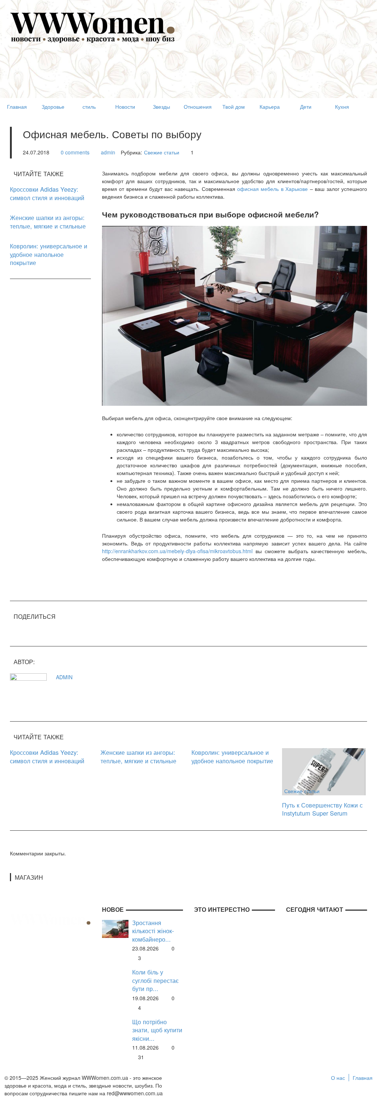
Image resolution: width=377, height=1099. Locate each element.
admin (108, 152)
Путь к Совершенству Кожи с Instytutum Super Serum (322, 809)
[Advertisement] (144, 79)
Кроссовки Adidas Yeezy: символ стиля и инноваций (47, 193)
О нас (338, 1077)
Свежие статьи (161, 152)
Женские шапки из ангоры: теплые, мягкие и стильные (48, 221)
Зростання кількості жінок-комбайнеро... (153, 930)
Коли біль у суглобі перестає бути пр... (155, 980)
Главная (363, 1077)
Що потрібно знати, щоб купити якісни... (157, 1030)
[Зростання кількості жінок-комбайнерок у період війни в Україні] (115, 928)
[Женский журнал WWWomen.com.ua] (93, 27)
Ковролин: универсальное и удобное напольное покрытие (48, 254)
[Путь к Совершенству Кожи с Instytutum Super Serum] (324, 771)
